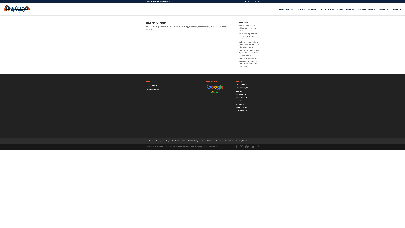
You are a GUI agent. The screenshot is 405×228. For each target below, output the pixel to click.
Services (300, 9)
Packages (350, 9)
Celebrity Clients (384, 9)
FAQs (202, 141)
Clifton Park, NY (241, 94)
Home (281, 9)
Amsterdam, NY (242, 85)
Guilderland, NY (241, 97)
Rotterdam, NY (241, 110)
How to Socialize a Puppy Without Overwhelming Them (248, 28)
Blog (167, 141)
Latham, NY (240, 104)
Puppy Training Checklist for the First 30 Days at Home (248, 36)
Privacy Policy (241, 141)
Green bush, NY (241, 107)
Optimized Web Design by (192, 146)
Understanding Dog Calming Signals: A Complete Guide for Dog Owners (249, 53)
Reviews (371, 9)
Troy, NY (239, 91)
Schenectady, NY (242, 88)
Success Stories (327, 9)
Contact (396, 9)
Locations (312, 9)
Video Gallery (193, 141)
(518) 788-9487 (152, 86)
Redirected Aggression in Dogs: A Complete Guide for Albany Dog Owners (249, 44)
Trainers (340, 9)
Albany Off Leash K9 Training (170, 146)
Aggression (361, 9)
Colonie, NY (240, 101)
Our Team (290, 9)
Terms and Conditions (224, 141)
